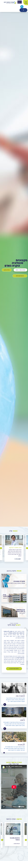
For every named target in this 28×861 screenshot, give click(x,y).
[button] (21, 6)
